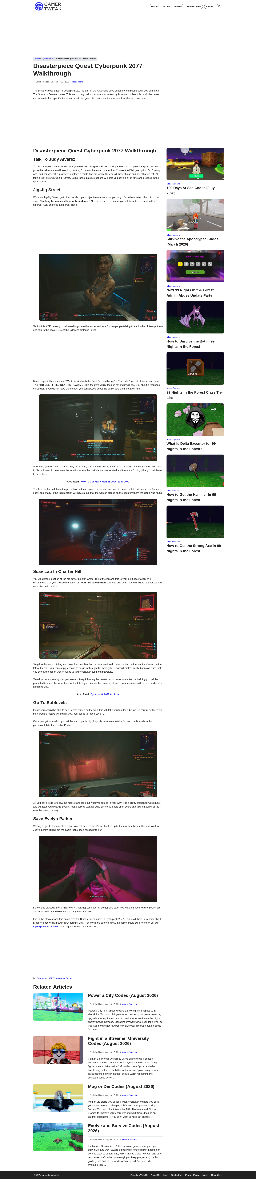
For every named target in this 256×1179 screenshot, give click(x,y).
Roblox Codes (194, 6)
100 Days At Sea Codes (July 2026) (191, 190)
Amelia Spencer (129, 1004)
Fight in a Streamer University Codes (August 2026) (118, 1041)
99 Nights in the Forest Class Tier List (195, 395)
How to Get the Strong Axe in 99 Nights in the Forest (194, 548)
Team (165, 1175)
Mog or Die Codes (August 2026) (121, 1086)
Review (209, 6)
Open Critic (216, 1175)
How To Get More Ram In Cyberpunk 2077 (104, 481)
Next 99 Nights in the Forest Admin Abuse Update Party (190, 292)
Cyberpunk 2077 (49, 59)
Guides (155, 6)
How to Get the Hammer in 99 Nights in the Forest (191, 497)
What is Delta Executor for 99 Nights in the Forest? (191, 446)
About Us (155, 1175)
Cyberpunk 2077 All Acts (105, 694)
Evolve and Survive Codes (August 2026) (123, 1128)
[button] (219, 6)
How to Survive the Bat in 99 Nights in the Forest (191, 344)
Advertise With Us (139, 1175)
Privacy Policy (192, 1175)
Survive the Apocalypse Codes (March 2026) (192, 241)
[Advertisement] (128, 33)
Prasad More (77, 82)
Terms (205, 1175)
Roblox (178, 6)
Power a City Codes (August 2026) (123, 995)
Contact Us (176, 1175)
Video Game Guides (62, 978)
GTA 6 (166, 6)
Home (37, 59)
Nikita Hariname (129, 1139)
